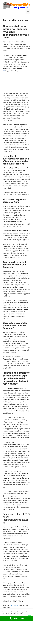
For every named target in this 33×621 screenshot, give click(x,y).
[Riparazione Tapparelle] (16, 5)
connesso (14, 605)
